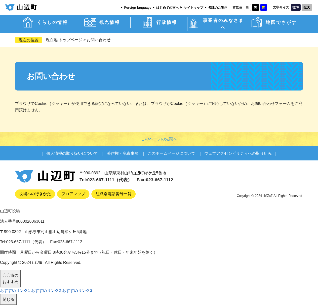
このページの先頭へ (159, 139)
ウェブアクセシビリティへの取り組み (238, 153)
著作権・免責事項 (123, 153)
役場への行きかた (35, 194)
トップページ (70, 40)
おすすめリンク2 (46, 290)
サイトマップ (193, 7)
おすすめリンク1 (15, 290)
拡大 (307, 7)
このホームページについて (171, 153)
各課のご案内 (218, 7)
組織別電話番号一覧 (113, 194)
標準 (295, 7)
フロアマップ (73, 194)
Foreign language (137, 7)
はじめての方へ (167, 7)
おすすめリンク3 (77, 290)
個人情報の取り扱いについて (72, 153)
